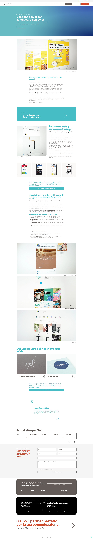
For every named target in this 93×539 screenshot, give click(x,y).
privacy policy (50, 469)
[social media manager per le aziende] (46, 276)
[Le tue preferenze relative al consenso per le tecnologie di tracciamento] (91, 537)
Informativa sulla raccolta (46, 537)
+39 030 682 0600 (34, 491)
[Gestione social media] (46, 310)
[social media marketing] (54, 162)
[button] (68, 4)
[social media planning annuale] (24, 162)
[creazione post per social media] (69, 162)
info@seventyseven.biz (25, 491)
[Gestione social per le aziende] (46, 243)
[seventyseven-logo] (7, 2)
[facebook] (61, 492)
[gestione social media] (39, 162)
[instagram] (63, 492)
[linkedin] (66, 492)
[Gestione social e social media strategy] (31, 126)
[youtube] (64, 492)
